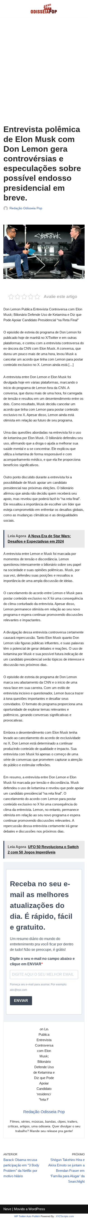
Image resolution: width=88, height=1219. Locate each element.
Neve (7, 1209)
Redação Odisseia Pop (25, 208)
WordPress (36, 1209)
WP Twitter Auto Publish (27, 1216)
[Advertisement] (44, 74)
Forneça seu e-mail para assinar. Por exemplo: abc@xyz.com (38, 987)
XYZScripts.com (65, 1216)
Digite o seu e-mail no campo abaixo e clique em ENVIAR (42, 961)
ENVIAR (21, 1001)
